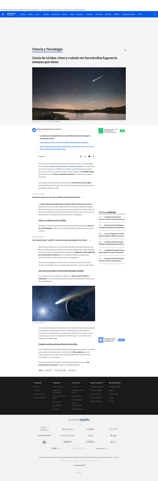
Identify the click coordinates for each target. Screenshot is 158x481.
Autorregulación (77, 396)
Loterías (37, 390)
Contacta (75, 387)
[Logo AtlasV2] (56, 448)
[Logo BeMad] (45, 442)
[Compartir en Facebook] (93, 156)
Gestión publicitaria (104, 457)
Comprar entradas (96, 387)
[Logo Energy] (113, 435)
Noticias (37, 387)
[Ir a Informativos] (11, 14)
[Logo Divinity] (113, 429)
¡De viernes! (57, 405)
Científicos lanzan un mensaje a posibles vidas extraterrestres (56, 197)
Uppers (111, 390)
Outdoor (56, 409)
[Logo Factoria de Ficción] (68, 435)
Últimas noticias (39, 394)
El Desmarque (114, 394)
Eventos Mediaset (96, 397)
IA (125, 50)
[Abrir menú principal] (155, 14)
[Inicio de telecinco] (3, 14)
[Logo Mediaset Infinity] (44, 429)
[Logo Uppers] (67, 442)
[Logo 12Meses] (113, 442)
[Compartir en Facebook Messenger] (89, 156)
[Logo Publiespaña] (79, 448)
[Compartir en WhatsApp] (81, 156)
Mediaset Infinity (114, 387)
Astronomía (72, 370)
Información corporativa (52, 457)
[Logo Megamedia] (80, 465)
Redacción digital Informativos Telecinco (49, 129)
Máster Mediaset (77, 409)
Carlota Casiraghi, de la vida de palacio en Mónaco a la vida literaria (21, 9)
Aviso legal (42, 457)
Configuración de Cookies (79, 457)
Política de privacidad (65, 457)
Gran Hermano (58, 387)
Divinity (111, 401)
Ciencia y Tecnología (47, 49)
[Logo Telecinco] (67, 429)
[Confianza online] (79, 474)
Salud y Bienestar (96, 401)
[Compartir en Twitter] (85, 156)
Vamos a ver (57, 402)
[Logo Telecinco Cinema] (90, 442)
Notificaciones (77, 400)
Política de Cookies (92, 457)
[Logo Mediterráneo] (102, 448)
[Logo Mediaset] (79, 421)
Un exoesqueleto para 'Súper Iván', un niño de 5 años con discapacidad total (64, 9)
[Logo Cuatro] (90, 429)
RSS (111, 457)
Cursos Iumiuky (95, 394)
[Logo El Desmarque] (44, 435)
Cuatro (111, 397)
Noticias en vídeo (40, 397)
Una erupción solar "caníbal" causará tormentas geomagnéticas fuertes (59, 240)
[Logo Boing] (90, 435)
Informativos (48, 370)
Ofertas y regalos (96, 390)
